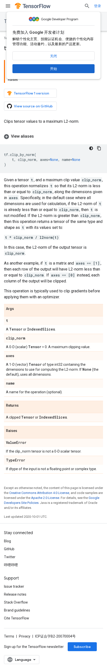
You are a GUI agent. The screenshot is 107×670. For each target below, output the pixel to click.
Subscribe (82, 646)
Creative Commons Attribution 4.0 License (39, 493)
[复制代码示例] (99, 148)
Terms (9, 636)
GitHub (9, 549)
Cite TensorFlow (16, 618)
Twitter (9, 557)
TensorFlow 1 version (31, 93)
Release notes (15, 594)
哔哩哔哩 (11, 565)
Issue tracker (14, 586)
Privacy (24, 636)
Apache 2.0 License (45, 498)
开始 (53, 68)
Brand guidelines (17, 610)
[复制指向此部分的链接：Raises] (22, 431)
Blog (7, 541)
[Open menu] (8, 6)
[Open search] (87, 6)
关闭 (53, 56)
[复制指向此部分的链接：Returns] (24, 406)
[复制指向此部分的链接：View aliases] (39, 136)
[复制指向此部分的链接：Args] (19, 309)
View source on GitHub (33, 106)
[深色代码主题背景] (91, 148)
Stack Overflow (16, 602)
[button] (53, 136)
